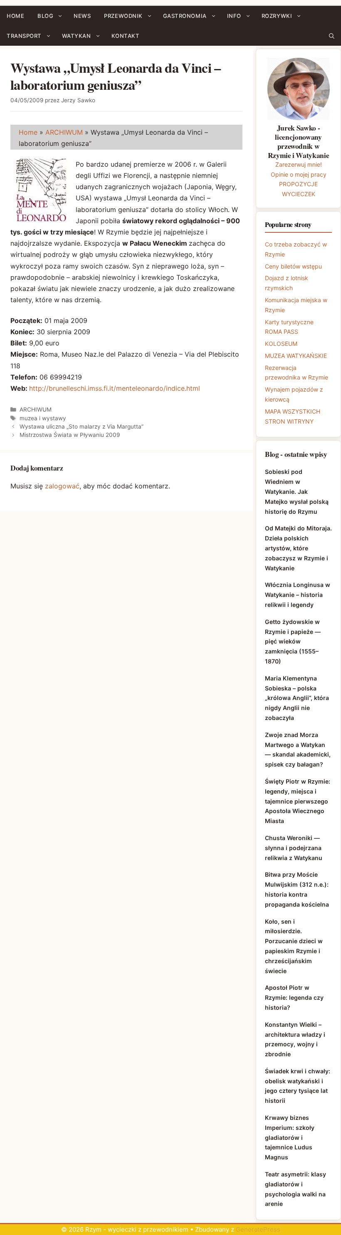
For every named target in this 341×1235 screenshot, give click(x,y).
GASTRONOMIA (185, 15)
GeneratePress (258, 1229)
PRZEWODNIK (123, 15)
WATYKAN (76, 35)
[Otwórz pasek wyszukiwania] (331, 36)
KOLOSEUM (281, 343)
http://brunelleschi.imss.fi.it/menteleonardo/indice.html (114, 388)
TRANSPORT (24, 35)
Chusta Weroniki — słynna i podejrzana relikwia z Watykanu (293, 847)
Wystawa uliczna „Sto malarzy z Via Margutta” (81, 426)
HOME (15, 15)
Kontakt (125, 35)
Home (28, 132)
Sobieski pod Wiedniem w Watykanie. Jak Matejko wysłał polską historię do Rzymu (297, 491)
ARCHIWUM (64, 132)
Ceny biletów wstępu (293, 266)
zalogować (62, 486)
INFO (234, 15)
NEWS (82, 15)
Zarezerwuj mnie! (298, 164)
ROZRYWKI (277, 15)
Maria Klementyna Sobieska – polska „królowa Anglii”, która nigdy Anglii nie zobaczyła (297, 698)
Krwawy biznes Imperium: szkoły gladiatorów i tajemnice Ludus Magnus (289, 1137)
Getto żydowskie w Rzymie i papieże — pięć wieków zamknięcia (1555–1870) (293, 641)
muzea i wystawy (43, 418)
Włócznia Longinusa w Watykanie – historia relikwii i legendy (297, 594)
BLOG (45, 15)
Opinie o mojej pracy (298, 174)
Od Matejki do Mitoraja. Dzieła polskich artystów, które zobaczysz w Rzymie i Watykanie (298, 548)
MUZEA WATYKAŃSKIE (296, 355)
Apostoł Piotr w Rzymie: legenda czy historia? (294, 997)
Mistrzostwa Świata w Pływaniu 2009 (70, 434)
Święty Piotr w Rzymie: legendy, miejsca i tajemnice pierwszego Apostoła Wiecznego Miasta (297, 801)
